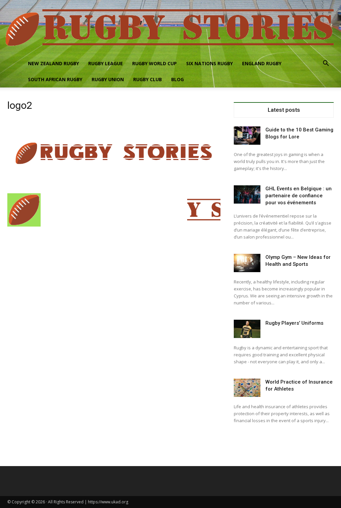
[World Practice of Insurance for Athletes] (247, 388)
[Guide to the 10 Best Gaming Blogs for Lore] (247, 135)
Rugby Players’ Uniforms (294, 323)
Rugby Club (147, 79)
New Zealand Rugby (53, 63)
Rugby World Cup (154, 63)
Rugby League (105, 63)
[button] (326, 64)
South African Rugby (55, 79)
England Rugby (261, 63)
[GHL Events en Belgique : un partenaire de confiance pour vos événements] (247, 194)
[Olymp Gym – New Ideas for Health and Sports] (247, 263)
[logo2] (113, 186)
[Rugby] (170, 28)
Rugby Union (108, 79)
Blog (177, 79)
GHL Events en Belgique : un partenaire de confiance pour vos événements (298, 196)
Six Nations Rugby (209, 63)
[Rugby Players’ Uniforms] (247, 329)
